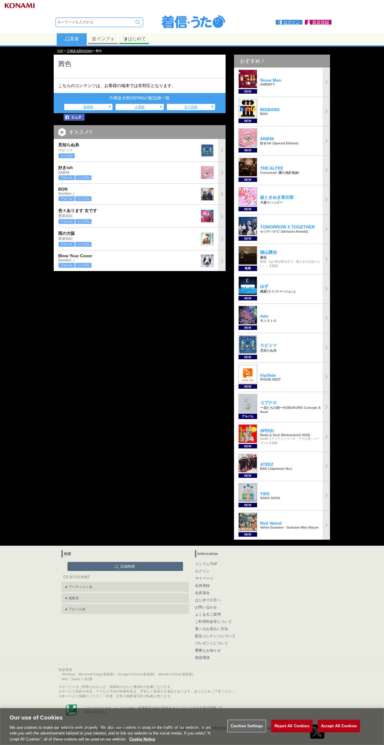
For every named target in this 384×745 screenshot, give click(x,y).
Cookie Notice (142, 739)
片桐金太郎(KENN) (79, 51)
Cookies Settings (247, 726)
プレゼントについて (211, 643)
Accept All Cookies (339, 726)
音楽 (74, 38)
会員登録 (202, 586)
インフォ (106, 38)
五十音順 (190, 107)
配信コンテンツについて (215, 636)
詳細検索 (127, 566)
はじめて (137, 38)
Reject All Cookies (291, 726)
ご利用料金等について (213, 622)
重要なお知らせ (208, 650)
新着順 (88, 107)
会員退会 (202, 593)
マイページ (204, 578)
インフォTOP (206, 564)
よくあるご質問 (208, 614)
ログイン (202, 571)
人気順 (140, 107)
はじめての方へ (208, 600)
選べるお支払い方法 (211, 629)
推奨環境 (202, 658)
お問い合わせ (206, 607)
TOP (60, 51)
